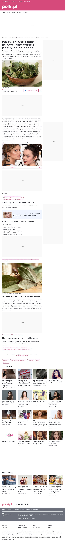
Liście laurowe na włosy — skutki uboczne (13, 199)
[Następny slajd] (62, 480)
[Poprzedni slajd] (3, 480)
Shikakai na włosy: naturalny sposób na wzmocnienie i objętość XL (17, 349)
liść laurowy (30, 360)
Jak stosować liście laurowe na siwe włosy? (14, 197)
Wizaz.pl (50, 525)
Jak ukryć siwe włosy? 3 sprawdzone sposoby (12, 334)
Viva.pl (49, 522)
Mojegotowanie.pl (21, 525)
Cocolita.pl (4, 527)
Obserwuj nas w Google (31, 90)
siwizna (37, 360)
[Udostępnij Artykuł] (40, 90)
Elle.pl (3, 522)
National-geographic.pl (22, 527)
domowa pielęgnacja (20, 360)
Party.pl (34, 522)
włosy (12, 360)
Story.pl (49, 527)
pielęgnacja (5, 360)
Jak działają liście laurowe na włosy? (12, 196)
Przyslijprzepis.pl (36, 527)
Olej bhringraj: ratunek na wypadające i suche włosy (14, 347)
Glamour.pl (4, 525)
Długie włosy (6, 362)
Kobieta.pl (35, 525)
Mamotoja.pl (20, 522)
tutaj (13, 539)
